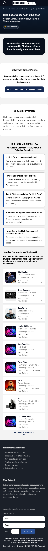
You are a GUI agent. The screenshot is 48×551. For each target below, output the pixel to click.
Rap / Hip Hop (30, 9)
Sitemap (20, 546)
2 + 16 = (6, 531)
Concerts (20, 9)
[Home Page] (24, 3)
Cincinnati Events (9, 9)
